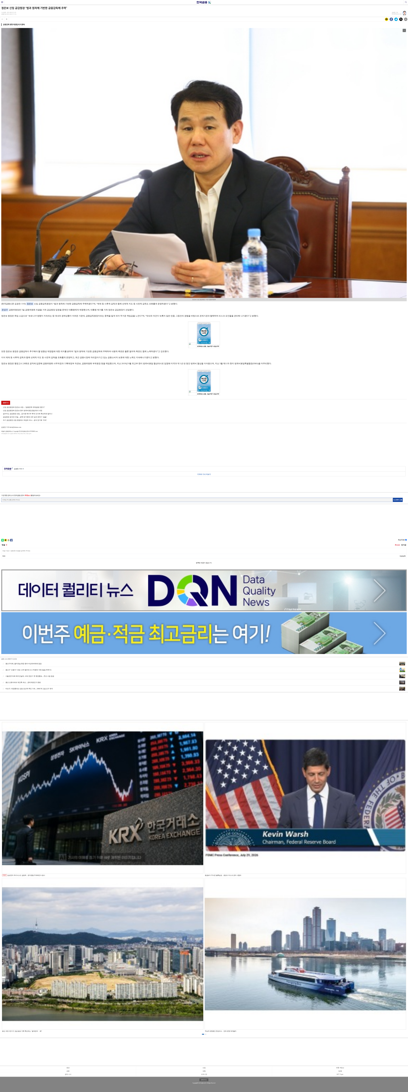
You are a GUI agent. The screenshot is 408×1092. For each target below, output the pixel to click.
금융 (68, 1071)
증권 (68, 1068)
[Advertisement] (204, 450)
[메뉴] (2, 2)
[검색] (406, 2)
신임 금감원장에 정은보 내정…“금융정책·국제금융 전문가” (24, 407)
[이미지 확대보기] (404, 30)
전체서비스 (204, 1080)
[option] (204, 877)
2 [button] (205, 1034)
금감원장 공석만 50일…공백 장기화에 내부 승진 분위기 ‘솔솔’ (25, 417)
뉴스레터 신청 (397, 500)
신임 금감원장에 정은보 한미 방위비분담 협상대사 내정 (22, 410)
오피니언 (204, 1074)
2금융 (340, 1071)
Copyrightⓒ (195, 1083)
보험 (204, 1071)
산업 (204, 1068)
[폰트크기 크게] (6, 19)
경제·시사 (68, 1074)
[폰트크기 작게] (2, 19)
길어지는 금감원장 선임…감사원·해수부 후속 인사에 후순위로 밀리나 (27, 414)
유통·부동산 (340, 1068)
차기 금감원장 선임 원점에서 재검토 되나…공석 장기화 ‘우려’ (25, 420)
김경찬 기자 (19, 469)
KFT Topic (340, 1074)
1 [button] (203, 1034)
